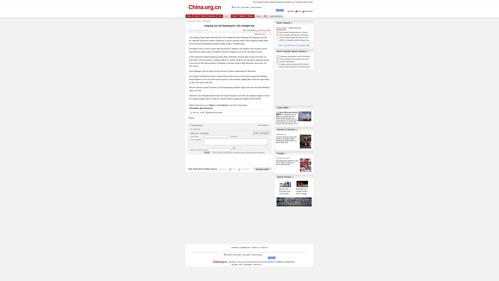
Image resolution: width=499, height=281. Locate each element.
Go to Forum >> (263, 125)
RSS (234, 169)
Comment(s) (251, 30)
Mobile (224, 169)
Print (260, 30)
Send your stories (262, 169)
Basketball (206, 21)
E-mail (268, 30)
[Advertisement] (229, 160)
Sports (199, 21)
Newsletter (245, 169)
